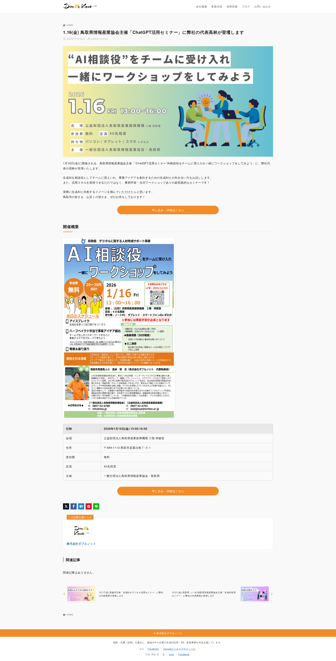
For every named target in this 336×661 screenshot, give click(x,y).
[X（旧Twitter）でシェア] (66, 506)
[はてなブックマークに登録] (81, 506)
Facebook (153, 648)
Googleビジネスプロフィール (179, 648)
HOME (69, 24)
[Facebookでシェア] (74, 506)
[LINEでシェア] (96, 506)
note (171, 654)
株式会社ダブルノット (81, 544)
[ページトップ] (328, 653)
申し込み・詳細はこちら (168, 210)
